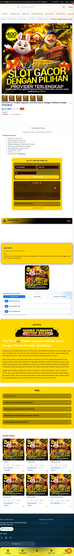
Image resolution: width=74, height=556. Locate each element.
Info (68, 221)
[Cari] (18, 7)
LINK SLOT (25, 14)
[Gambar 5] (33, 98)
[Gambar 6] (40, 98)
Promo (62, 2)
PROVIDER (18, 164)
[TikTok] (10, 537)
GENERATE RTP (37, 177)
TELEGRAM (22, 553)
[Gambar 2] (12, 98)
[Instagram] (6, 537)
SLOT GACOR (49, 14)
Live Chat (66, 553)
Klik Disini (22, 154)
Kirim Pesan (8, 529)
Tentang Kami (43, 523)
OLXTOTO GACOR (37, 14)
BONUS (8, 553)
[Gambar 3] (19, 98)
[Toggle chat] (69, 551)
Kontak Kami (43, 526)
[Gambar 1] (5, 98)
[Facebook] (1, 537)
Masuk (72, 2)
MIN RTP (17, 170)
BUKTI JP (51, 553)
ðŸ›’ (64, 7)
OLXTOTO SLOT (15, 14)
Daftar (67, 2)
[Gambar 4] (26, 98)
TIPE (38, 164)
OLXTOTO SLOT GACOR (43, 19)
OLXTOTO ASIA (60, 14)
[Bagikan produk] (70, 103)
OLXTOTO (55, 2)
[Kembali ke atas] (70, 546)
